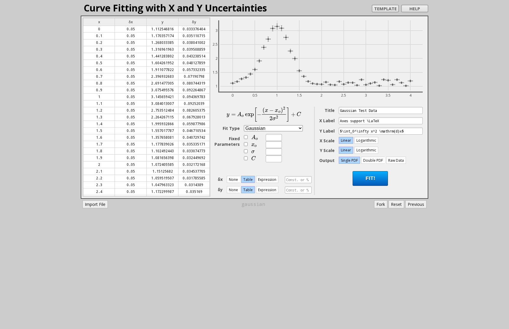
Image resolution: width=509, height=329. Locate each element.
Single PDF (349, 160)
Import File (95, 204)
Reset (396, 204)
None (233, 179)
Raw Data (396, 160)
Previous (416, 204)
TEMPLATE (385, 8)
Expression (267, 179)
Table (248, 179)
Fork (380, 204)
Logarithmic (366, 140)
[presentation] (264, 114)
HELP (414, 8)
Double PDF (373, 160)
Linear (346, 140)
